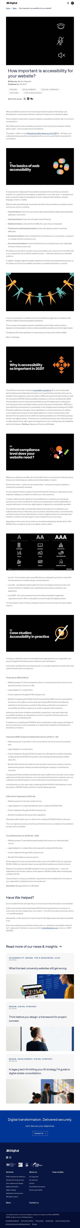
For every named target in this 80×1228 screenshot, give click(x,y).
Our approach (33, 1177)
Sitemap (34, 1224)
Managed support (12, 1197)
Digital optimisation (12, 1187)
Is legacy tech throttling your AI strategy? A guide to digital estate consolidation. (39, 1071)
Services (9, 1172)
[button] (72, 3)
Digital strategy (11, 1190)
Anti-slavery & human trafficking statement (18, 1224)
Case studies (57, 1172)
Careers (31, 1183)
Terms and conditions (27, 1221)
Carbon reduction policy (62, 1221)
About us (33, 1172)
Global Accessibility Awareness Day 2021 (42, 133)
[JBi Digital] (11, 3)
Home (8, 8)
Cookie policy (49, 1221)
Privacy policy (39, 1221)
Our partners (33, 1180)
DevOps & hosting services (15, 1180)
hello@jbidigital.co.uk (50, 928)
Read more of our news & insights (32, 946)
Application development (14, 1193)
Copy (31, 98)
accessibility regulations (43, 390)
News (14, 8)
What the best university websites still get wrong (37, 968)
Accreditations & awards (37, 1187)
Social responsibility (35, 1190)
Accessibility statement (12, 1221)
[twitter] (24, 98)
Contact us (34, 1203)
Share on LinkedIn (28, 98)
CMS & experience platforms (15, 1177)
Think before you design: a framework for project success (38, 1018)
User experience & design (14, 1183)
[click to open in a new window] (7, 1158)
